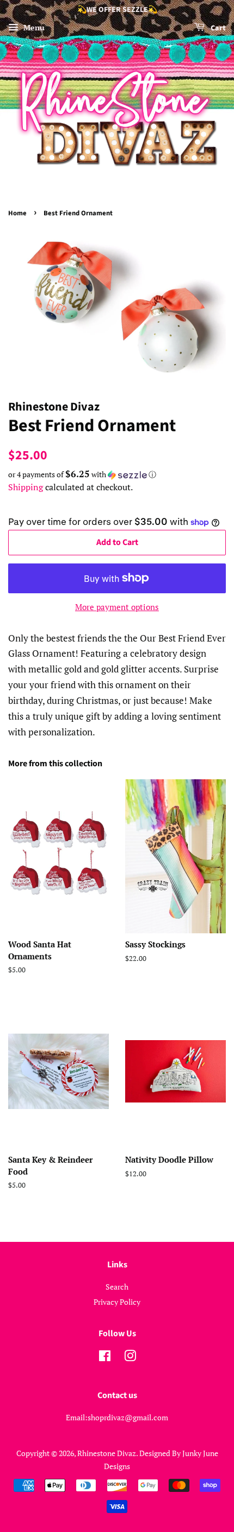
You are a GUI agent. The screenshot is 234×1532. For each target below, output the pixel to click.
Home (17, 213)
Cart (217, 28)
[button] (117, 474)
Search (117, 1286)
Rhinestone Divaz (106, 1453)
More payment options (117, 606)
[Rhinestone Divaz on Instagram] (130, 1357)
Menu (33, 27)
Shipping (25, 487)
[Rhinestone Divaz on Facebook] (104, 1357)
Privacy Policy (117, 1302)
